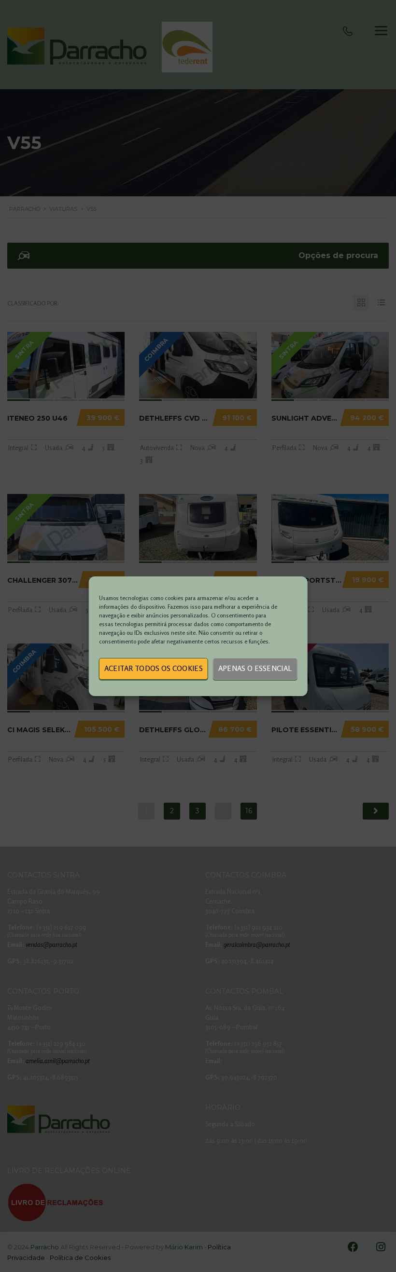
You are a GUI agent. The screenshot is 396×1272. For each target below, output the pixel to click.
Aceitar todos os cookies (153, 668)
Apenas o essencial (255, 668)
